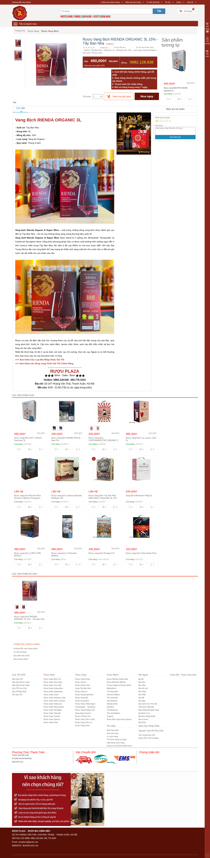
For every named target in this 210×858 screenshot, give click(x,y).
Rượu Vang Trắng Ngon (85, 704)
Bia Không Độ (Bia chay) (149, 710)
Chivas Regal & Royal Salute (119, 685)
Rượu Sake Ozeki (51, 695)
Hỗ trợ (124, 63)
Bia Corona (143, 719)
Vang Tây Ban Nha (83, 688)
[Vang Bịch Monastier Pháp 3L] (141, 470)
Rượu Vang (80, 674)
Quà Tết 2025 (19, 674)
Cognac (110, 716)
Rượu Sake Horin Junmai (54, 701)
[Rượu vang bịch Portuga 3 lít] (104, 527)
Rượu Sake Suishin (52, 716)
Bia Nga (142, 701)
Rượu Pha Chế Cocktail (148, 738)
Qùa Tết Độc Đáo (19, 691)
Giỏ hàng (188, 11)
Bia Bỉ (141, 679)
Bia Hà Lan (143, 688)
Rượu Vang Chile (82, 685)
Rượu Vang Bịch (82, 701)
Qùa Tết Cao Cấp (19, 688)
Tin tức (168, 2)
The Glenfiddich (113, 713)
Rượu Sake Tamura (52, 719)
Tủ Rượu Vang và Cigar (117, 739)
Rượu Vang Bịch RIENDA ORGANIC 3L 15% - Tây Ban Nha (29, 617)
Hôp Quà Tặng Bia (146, 707)
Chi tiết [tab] (20, 108)
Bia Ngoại (143, 674)
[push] (118, 96)
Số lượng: (87, 96)
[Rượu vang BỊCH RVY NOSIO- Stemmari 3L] (179, 62)
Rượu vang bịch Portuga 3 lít (102, 553)
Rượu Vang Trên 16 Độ (85, 719)
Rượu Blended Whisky (116, 682)
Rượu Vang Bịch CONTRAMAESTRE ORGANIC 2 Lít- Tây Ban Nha (103, 440)
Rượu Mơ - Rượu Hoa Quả (183, 674)
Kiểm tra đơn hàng (133, 2)
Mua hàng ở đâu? (21, 659)
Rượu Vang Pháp (82, 679)
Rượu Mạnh (113, 674)
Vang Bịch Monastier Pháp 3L (139, 495)
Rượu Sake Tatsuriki (52, 713)
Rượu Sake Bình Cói (52, 679)
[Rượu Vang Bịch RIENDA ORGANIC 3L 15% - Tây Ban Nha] (29, 591)
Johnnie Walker (113, 695)
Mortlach (110, 707)
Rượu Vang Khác (82, 725)
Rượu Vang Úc (81, 691)
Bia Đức (142, 682)
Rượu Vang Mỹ (81, 698)
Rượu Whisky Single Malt (117, 679)
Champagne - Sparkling (85, 707)
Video (178, 2)
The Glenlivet (112, 698)
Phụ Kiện (111, 726)
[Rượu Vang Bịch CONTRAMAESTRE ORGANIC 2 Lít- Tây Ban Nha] (104, 412)
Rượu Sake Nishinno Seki (54, 698)
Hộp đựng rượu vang (116, 743)
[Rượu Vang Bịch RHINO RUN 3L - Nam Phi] (66, 412)
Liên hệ (190, 2)
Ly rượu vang (112, 736)
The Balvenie (112, 710)
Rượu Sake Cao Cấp (52, 685)
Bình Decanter (113, 730)
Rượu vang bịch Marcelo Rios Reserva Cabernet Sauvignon (27, 496)
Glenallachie (112, 701)
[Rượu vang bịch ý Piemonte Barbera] (66, 527)
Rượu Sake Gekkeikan (53, 691)
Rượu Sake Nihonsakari (54, 707)
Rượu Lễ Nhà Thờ (83, 716)
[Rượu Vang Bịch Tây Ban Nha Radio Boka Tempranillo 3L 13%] (104, 470)
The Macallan (112, 691)
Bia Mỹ (141, 698)
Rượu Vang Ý (81, 682)
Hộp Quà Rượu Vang (21, 682)
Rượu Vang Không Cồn (85, 710)
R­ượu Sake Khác (51, 722)
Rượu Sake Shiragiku (53, 710)
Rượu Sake (49, 674)
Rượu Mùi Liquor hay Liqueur (119, 719)
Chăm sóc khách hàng (110, 2)
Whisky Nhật (112, 704)
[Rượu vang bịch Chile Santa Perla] (141, 527)
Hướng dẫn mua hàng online (26, 648)
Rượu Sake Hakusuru (53, 704)
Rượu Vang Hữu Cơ (83, 722)
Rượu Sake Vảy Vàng (53, 682)
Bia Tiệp (142, 685)
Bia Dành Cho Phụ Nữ (148, 704)
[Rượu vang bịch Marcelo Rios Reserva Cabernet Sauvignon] (29, 470)
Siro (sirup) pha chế (147, 735)
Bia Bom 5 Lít (144, 713)
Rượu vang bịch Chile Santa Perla (141, 553)
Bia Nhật (142, 695)
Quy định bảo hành (22, 656)
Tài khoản (207, 42)
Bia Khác (142, 722)
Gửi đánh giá (175, 137)
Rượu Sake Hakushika (53, 688)
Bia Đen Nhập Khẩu (147, 716)
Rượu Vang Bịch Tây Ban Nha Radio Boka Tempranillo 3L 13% (103, 496)
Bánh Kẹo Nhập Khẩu (149, 726)
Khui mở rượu (113, 733)
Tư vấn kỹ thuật (153, 2)
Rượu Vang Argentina (84, 695)
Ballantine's (112, 688)
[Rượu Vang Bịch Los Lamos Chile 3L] (141, 412)
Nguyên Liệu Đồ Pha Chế (151, 730)
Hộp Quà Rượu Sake (21, 685)
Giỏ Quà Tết (17, 695)
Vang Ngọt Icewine (83, 713)
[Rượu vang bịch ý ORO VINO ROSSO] (29, 527)
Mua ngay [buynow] (147, 96)
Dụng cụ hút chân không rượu (119, 746)
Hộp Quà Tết (17, 679)
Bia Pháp (142, 691)
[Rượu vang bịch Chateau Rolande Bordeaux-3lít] (66, 470)
